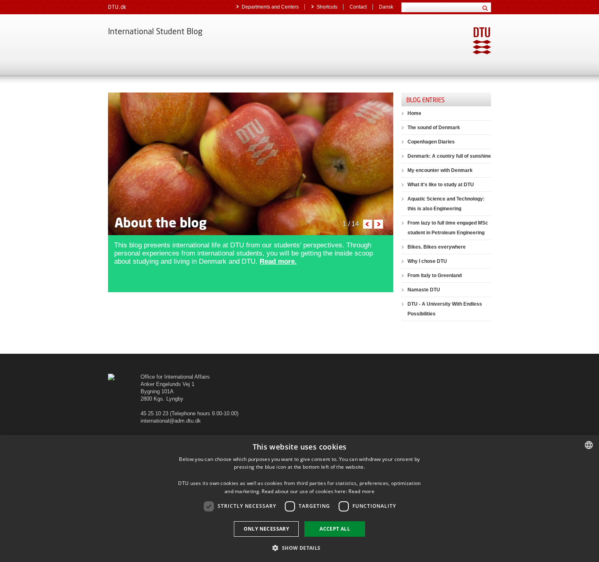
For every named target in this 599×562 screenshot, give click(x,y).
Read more (361, 491)
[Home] (111, 377)
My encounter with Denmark (440, 170)
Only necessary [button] (266, 528)
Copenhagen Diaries (431, 142)
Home (414, 113)
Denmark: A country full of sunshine (449, 156)
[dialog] (299, 498)
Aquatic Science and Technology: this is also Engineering (445, 204)
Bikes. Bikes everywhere (436, 247)
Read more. (278, 261)
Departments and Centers (270, 7)
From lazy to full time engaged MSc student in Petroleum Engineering (447, 228)
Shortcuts (327, 7)
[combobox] (589, 445)
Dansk (386, 7)
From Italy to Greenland (434, 275)
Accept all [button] (334, 528)
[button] (299, 547)
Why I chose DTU (427, 261)
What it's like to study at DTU (440, 184)
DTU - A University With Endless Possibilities (444, 309)
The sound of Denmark (433, 127)
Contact (358, 7)
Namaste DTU (423, 290)
